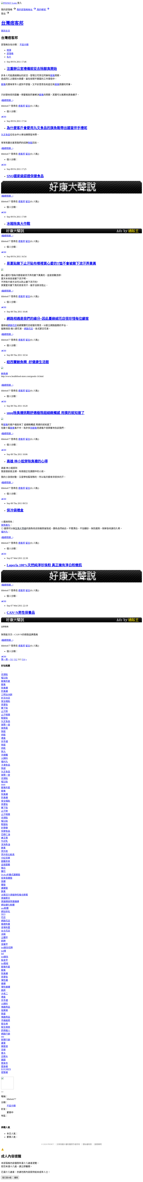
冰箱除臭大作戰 (18, 223)
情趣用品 (5, 1007)
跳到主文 (5, 31)
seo (2, 1036)
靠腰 (3, 881)
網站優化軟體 (8, 905)
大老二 (4, 993)
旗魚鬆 (4, 728)
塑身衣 (4, 1063)
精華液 (4, 1046)
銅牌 (3, 941)
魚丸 (3, 751)
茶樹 (3, 1050)
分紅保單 (5, 858)
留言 (28, 106)
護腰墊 (4, 888)
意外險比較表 (8, 854)
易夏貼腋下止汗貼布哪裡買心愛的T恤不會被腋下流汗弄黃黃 (51, 263)
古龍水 (4, 1056)
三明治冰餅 (6, 694)
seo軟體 (5, 908)
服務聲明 (98, 1144)
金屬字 (4, 944)
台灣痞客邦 (12, 23)
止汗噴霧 (5, 714)
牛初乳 (4, 841)
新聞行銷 (5, 1039)
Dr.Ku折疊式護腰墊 (10, 874)
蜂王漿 (4, 838)
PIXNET (50, 1144)
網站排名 (5, 911)
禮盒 (3, 738)
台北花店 (5, 931)
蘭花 (3, 871)
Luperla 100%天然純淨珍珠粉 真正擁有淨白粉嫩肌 (44, 565)
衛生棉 (4, 1024)
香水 (3, 1053)
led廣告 (4, 957)
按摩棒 (4, 1010)
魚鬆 (30, 143)
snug (3, 784)
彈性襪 (4, 980)
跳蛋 (3, 1014)
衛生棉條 (5, 1027)
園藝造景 (5, 861)
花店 (3, 917)
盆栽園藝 (5, 864)
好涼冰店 (5, 698)
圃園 (3, 1060)
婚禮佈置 (5, 924)
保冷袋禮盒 (15, 510)
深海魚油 (5, 844)
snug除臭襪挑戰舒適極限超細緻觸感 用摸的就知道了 (45, 413)
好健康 (4, 828)
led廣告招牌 (7, 947)
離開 (16, 1178)
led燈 (3, 951)
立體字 (4, 937)
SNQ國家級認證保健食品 (25, 176)
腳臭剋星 (5, 681)
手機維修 (5, 1020)
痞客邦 (21, 106)
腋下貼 (4, 708)
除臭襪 (4, 688)
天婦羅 (4, 755)
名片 (9, 57)
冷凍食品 (5, 765)
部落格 (10, 53)
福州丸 (4, 532)
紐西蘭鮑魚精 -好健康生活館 (28, 362)
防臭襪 (4, 691)
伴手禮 (4, 741)
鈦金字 (4, 960)
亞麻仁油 (5, 834)
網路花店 (12, 325)
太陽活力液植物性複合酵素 (14, 895)
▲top (3, 116)
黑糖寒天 (5, 898)
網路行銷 (5, 1034)
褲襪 (3, 983)
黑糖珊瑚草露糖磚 (10, 901)
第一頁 (4, 659)
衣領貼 (4, 674)
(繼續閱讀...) (7, 100)
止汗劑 (4, 711)
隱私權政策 (87, 1144)
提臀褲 (4, 1072)
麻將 (3, 990)
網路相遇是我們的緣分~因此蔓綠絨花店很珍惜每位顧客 (48, 318)
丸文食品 (5, 134)
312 (15, 659)
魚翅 (3, 768)
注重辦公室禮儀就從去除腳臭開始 (32, 68)
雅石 (3, 868)
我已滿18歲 (6, 1178)
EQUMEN (6, 1069)
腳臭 (52, 75)
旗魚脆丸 (5, 525)
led (2, 953)
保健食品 (5, 831)
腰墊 (3, 885)
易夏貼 (4, 704)
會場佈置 (5, 927)
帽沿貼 (4, 678)
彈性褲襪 (5, 987)
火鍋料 (4, 758)
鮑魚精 (4, 373)
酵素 (3, 848)
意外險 (4, 851)
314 (23, 659)
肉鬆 (3, 735)
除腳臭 (33, 428)
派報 (3, 934)
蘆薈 (3, 1043)
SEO (3, 914)
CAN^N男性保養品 (21, 612)
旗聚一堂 (5, 725)
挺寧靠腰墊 (6, 878)
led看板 (4, 963)
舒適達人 (5, 1030)
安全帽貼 (5, 701)
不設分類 (24, 44)
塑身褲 (4, 1066)
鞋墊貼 (4, 718)
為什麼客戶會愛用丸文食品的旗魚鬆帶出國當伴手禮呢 (47, 128)
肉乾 (3, 748)
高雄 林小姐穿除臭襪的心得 (27, 461)
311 (11, 659)
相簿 (9, 50)
